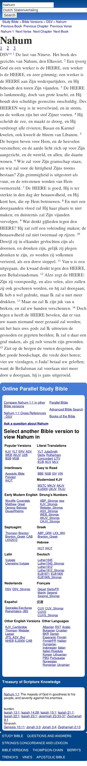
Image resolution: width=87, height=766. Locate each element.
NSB (48, 473)
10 (78, 234)
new (61, 500)
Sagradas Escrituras (18, 607)
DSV (49, 21)
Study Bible (10, 21)
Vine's (27, 757)
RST (58, 627)
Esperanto (49, 637)
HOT (41, 548)
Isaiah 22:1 (12, 716)
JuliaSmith (51, 451)
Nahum (61, 21)
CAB (29, 536)
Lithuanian (60, 654)
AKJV (17, 455)
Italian (62, 647)
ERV (21, 451)
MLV (55, 462)
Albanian (48, 627)
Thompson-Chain (48, 750)
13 (18, 300)
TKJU (61, 489)
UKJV (53, 489)
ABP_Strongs (49, 500)
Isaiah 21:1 (66, 712)
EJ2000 (20, 640)
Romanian (49, 664)
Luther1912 (45, 567)
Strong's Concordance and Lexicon (35, 743)
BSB (8, 458)
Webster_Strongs (51, 507)
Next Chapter (42, 31)
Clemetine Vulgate (17, 563)
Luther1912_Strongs (51, 570)
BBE (41, 473)
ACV (48, 462)
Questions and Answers (49, 736)
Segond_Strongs (48, 596)
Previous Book (11, 26)
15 (1, 347)
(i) (10, 53)
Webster (23, 630)
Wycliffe (10, 500)
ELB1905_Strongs (50, 577)
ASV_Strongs (49, 511)
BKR (46, 634)
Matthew (11, 504)
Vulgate (10, 560)
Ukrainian (63, 664)
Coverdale (23, 500)
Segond (52, 592)
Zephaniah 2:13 (69, 727)
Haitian (61, 640)
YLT (14, 451)
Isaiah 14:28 (30, 712)
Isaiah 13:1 (12, 712)
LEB (25, 455)
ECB (41, 462)
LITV (57, 458)
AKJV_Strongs (49, 518)
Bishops (21, 507)
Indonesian (50, 647)
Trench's (10, 757)
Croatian (61, 630)
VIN (60, 473)
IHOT (9, 480)
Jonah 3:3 (33, 727)
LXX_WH (59, 533)
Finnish (61, 637)
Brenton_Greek (15, 536)
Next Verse (23, 31)
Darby (41, 455)
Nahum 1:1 (12, 694)
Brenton (23, 533)
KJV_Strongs (48, 504)
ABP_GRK (45, 533)
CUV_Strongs (54, 608)
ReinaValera (13, 611)
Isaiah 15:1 (48, 712)
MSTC (42, 485)
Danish (54, 634)
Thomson (11, 533)
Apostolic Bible (50, 757)
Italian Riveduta (53, 651)
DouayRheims (14, 511)
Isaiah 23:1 (29, 716)
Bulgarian (49, 630)
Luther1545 (45, 560)
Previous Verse (61, 26)
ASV (29, 451)
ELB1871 (44, 573)
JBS (25, 611)
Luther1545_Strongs (51, 563)
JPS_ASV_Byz (15, 637)
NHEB (9, 640)
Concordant (45, 458)
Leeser (9, 634)
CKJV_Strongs (50, 521)
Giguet (42, 589)
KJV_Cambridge (16, 627)
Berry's (74, 750)
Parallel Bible (58, 402)
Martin (42, 592)
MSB (15, 458)
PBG (46, 658)
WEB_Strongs (49, 514)
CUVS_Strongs (48, 615)
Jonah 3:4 (49, 727)
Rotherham (53, 455)
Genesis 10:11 (14, 727)
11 (59, 260)
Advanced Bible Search (66, 409)
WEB (8, 455)
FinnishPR (49, 640)
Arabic (66, 627)
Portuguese (57, 658)
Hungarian (49, 644)
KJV (8, 451)
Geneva (10, 507)
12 (41, 274)
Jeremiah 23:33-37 (52, 716)
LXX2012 (11, 540)
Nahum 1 (7, 31)
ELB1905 (57, 573)
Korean (47, 654)
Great (21, 504)
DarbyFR (53, 589)
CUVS (42, 611)
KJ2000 (43, 489)
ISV (54, 473)
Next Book (60, 31)
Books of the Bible (62, 416)
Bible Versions (32, 21)
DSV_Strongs (21, 589)
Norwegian (50, 661)
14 (73, 307)
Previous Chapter (35, 26)
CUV (41, 608)
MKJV (51, 485)
